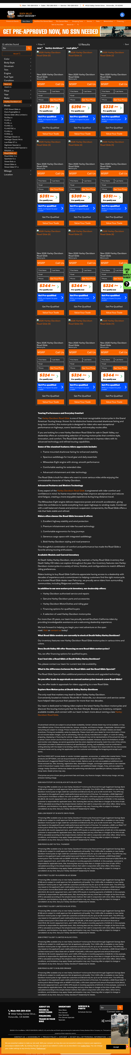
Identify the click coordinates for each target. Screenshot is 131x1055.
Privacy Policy (50, 1037)
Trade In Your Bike (47, 1020)
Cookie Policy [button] (85, 1046)
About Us (44, 1007)
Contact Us (19, 1037)
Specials (62, 1020)
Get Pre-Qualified (50, 127)
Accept (116, 1047)
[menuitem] (17, 84)
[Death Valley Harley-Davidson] (22, 14)
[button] (122, 14)
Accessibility (34, 1037)
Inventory (65, 1007)
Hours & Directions (45, 1011)
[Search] (29, 48)
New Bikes (63, 1010)
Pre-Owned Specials (66, 1017)
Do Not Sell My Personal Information (88, 1037)
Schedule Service (85, 1012)
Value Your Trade (51, 133)
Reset (16, 54)
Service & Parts (83, 1007)
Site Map (63, 1037)
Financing (45, 1016)
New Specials (64, 1015)
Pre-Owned (63, 1013)
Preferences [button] (41, 1048)
